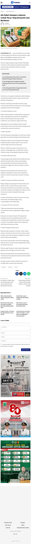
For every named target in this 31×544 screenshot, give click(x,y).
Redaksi (23, 522)
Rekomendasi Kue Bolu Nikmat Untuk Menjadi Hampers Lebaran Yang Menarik (24, 282)
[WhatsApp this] (28, 273)
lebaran (10, 267)
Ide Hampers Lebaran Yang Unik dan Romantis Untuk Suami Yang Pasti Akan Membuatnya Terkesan (7, 282)
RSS (16, 534)
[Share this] (17, 273)
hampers (4, 267)
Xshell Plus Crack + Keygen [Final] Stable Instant (22, 297)
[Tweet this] (21, 273)
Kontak (8, 527)
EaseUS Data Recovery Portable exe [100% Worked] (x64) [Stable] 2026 (7, 305)
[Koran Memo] (15, 2)
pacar (16, 267)
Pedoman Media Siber (23, 527)
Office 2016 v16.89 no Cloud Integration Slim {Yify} (7, 297)
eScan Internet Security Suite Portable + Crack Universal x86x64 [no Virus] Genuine (23, 313)
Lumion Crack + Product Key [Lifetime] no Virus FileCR (7, 312)
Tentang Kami (8, 522)
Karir (22, 525)
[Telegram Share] (25, 273)
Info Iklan (8, 525)
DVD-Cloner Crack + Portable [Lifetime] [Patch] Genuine (21, 304)
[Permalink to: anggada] (2, 24)
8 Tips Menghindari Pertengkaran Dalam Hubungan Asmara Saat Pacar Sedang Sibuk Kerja (14, 83)
